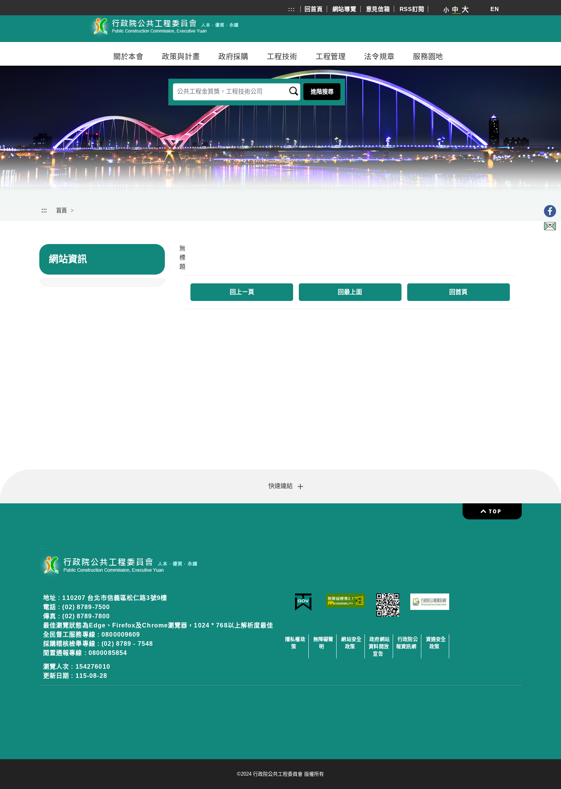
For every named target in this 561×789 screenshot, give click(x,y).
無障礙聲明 (323, 642)
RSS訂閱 (412, 9)
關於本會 (128, 56)
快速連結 (280, 486)
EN (494, 9)
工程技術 (282, 56)
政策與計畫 (181, 56)
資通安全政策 (436, 642)
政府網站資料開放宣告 (379, 646)
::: (291, 9)
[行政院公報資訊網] (430, 608)
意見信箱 (378, 9)
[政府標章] (303, 609)
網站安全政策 (351, 642)
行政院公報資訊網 (407, 642)
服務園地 (428, 56)
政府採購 (233, 56)
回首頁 (313, 9)
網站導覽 (344, 9)
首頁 (61, 210)
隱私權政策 (295, 642)
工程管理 (331, 56)
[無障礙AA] (345, 605)
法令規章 (379, 56)
